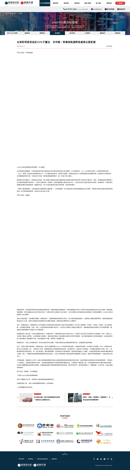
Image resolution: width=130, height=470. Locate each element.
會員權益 (30, 459)
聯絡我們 (54, 459)
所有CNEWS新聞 (12, 33)
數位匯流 (72, 33)
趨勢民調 (109, 3)
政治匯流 (57, 33)
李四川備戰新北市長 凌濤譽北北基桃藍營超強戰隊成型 (35, 379)
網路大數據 (87, 3)
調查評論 (66, 3)
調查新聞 (55, 3)
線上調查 (98, 3)
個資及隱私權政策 (42, 459)
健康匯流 (27, 33)
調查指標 (76, 3)
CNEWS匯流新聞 (45, 3)
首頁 (6, 13)
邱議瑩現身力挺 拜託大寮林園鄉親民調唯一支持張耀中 (35, 383)
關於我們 (21, 459)
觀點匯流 (102, 33)
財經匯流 (117, 33)
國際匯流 (42, 33)
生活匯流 (87, 33)
